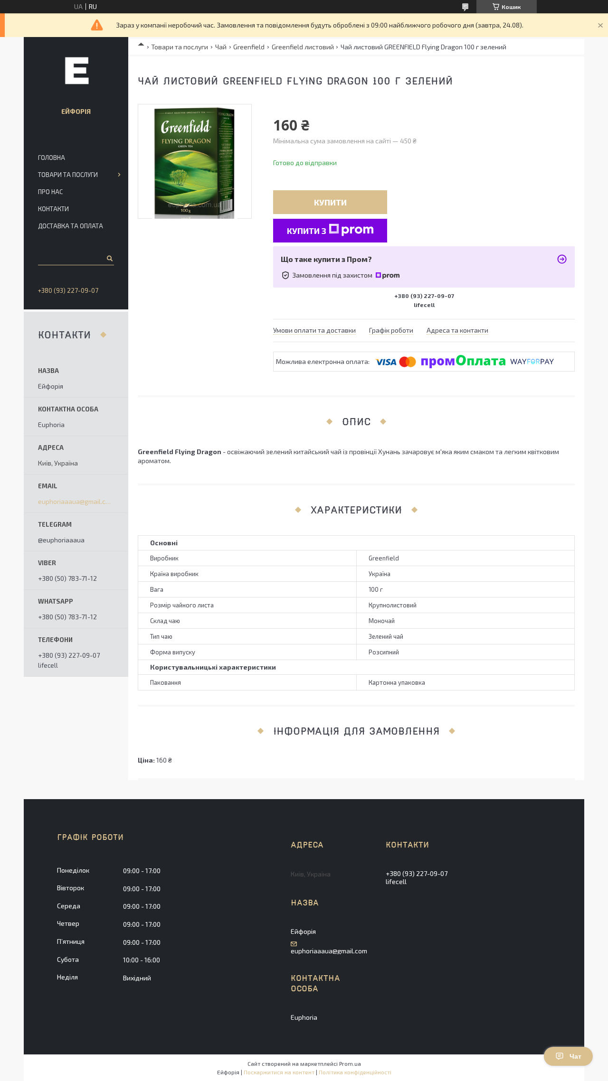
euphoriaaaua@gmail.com (76, 501)
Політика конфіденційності (355, 1072)
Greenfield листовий (303, 47)
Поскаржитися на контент (279, 1072)
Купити (330, 202)
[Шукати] (109, 258)
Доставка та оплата (70, 226)
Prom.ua (350, 1063)
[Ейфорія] (76, 70)
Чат (575, 1056)
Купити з (306, 230)
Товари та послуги (179, 47)
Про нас (50, 192)
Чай (221, 47)
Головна (51, 157)
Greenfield (249, 47)
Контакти (53, 209)
